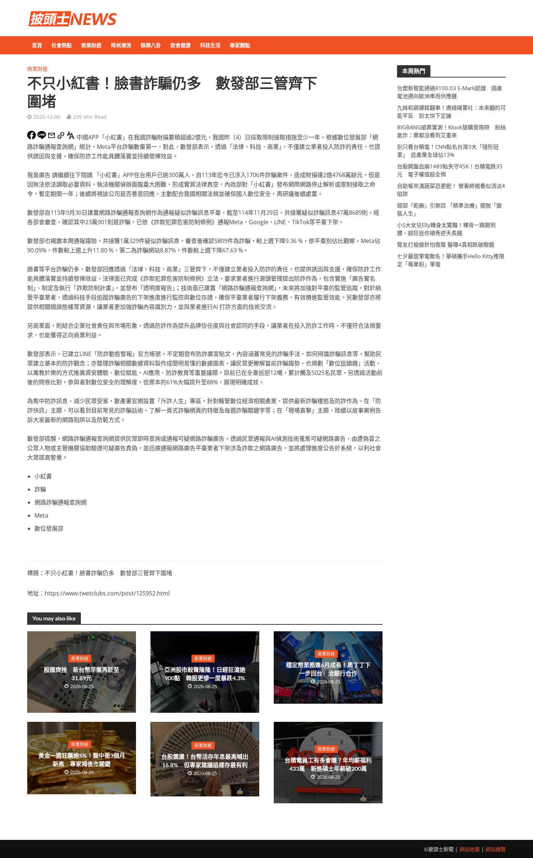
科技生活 (210, 45)
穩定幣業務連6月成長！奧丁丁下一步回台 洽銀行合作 (328, 669)
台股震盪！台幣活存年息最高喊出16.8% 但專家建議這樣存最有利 (204, 760)
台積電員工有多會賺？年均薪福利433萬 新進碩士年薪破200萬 (328, 763)
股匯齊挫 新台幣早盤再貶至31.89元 (81, 673)
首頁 (37, 45)
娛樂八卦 (151, 45)
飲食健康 (180, 45)
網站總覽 (496, 849)
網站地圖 (469, 849)
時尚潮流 (121, 45)
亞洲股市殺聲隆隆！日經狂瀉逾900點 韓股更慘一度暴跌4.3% (204, 673)
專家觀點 (240, 45)
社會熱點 (61, 45)
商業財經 (91, 45)
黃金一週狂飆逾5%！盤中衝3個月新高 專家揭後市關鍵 (81, 759)
